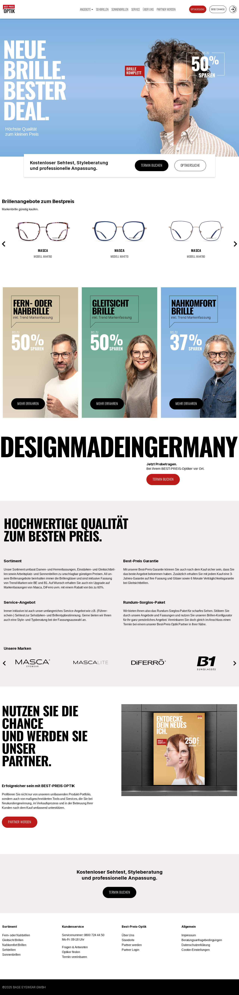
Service (135, 9)
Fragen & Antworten (75, 947)
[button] (4, 663)
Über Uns (128, 935)
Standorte (128, 940)
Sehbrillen (102, 9)
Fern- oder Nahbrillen (16, 935)
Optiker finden (71, 952)
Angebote (85, 9)
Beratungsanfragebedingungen (201, 940)
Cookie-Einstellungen (195, 950)
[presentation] (7, 243)
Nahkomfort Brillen (14, 945)
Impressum (188, 935)
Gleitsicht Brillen (12, 940)
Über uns (148, 9)
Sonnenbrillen (119, 9)
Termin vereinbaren (74, 957)
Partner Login (130, 950)
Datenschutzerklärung (195, 945)
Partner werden (166, 9)
